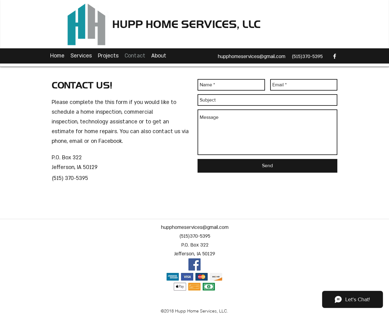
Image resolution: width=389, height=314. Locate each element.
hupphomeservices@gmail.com (251, 56)
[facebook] (334, 56)
